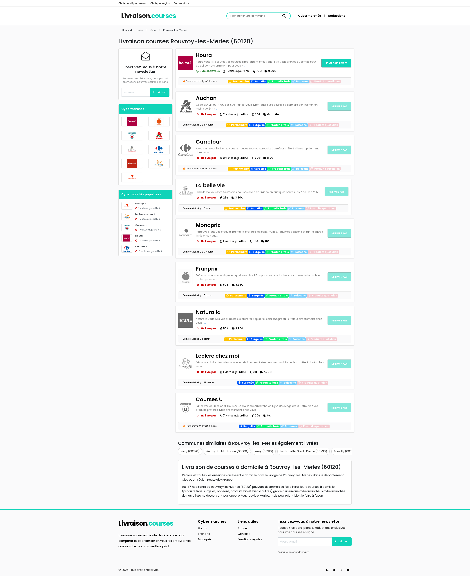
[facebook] (327, 570)
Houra (139, 235)
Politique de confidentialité (293, 552)
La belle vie (210, 185)
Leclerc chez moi (145, 214)
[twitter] (334, 570)
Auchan (206, 98)
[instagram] (341, 570)
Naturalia (208, 312)
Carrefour (141, 246)
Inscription (159, 92)
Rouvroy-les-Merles (175, 30)
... (244, 65)
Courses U (141, 225)
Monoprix (140, 203)
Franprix (206, 268)
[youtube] (348, 570)
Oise (153, 30)
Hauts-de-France (132, 30)
